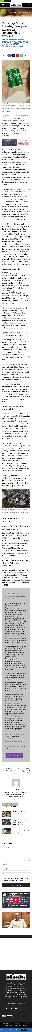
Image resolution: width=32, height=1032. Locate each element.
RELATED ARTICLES (10, 804)
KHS (16, 159)
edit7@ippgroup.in (19, 1003)
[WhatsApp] (21, 55)
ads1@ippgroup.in (11, 738)
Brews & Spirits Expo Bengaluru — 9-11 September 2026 (19, 822)
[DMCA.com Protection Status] (5, 1)
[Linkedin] (16, 1008)
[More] (25, 55)
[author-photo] (16, 787)
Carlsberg (26, 123)
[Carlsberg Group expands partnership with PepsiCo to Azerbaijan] (6, 831)
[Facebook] (9, 55)
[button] (3, 5)
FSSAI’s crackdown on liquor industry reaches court (20, 814)
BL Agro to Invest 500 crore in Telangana (24, 770)
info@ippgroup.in (19, 734)
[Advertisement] (16, 954)
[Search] (29, 5)
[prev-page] (3, 837)
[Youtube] (25, 1008)
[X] (13, 55)
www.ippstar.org (11, 658)
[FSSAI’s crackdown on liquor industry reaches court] (6, 814)
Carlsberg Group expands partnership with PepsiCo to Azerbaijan (21, 831)
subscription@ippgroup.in (13, 741)
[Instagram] (11, 1008)
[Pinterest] (17, 55)
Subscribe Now (14, 755)
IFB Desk (5, 49)
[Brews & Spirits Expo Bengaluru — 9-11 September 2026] (6, 822)
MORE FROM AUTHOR (10, 807)
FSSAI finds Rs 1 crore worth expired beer (9, 770)
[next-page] (6, 837)
